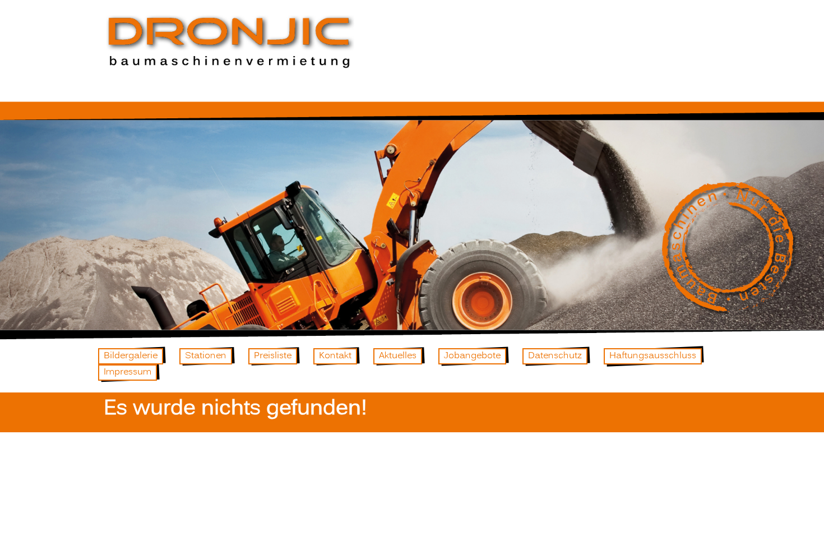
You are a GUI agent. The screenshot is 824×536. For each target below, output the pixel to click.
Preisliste (272, 356)
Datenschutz (555, 356)
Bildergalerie (131, 356)
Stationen (205, 356)
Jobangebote (472, 356)
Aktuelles (397, 356)
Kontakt (335, 356)
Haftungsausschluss (652, 356)
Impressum (127, 372)
